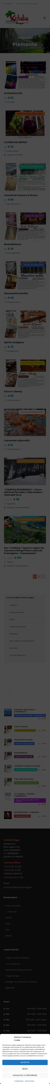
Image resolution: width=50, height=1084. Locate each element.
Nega (25, 1069)
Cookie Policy (19, 1081)
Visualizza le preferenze (25, 1075)
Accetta (25, 1062)
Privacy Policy (29, 1081)
